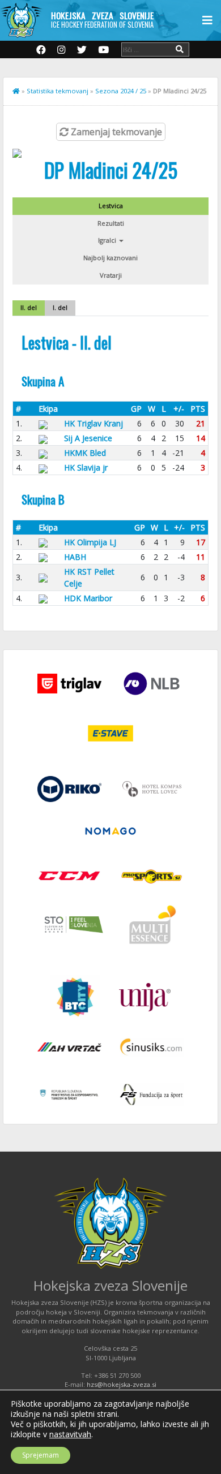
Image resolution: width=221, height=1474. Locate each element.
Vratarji (111, 275)
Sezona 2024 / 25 (120, 91)
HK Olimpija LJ (90, 542)
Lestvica (111, 205)
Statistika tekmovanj (57, 91)
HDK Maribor (88, 598)
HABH (75, 556)
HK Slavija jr (86, 467)
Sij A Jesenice (88, 438)
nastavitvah (70, 1434)
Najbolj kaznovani (110, 257)
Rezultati (110, 223)
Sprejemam (40, 1455)
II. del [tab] (28, 307)
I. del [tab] (60, 307)
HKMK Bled (85, 452)
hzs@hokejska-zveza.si (121, 1384)
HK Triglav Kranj (93, 423)
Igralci (108, 240)
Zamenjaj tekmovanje (115, 132)
